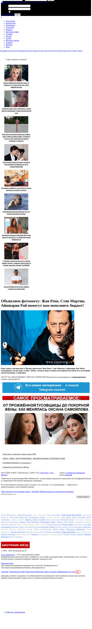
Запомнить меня (17, 12)
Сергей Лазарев (69, 534)
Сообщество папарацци (75, 473)
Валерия (42, 520)
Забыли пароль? (7, 15)
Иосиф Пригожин (54, 524)
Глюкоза (22, 522)
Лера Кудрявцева (76, 527)
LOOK (8, 38)
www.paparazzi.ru (8, 555)
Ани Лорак (66, 517)
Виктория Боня (67, 519)
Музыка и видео (12, 40)
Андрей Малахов (53, 517)
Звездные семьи (12, 32)
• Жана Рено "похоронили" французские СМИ (19, 454)
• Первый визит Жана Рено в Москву (15, 467)
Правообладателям (17, 572)
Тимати (80, 534)
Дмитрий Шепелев (9, 524)
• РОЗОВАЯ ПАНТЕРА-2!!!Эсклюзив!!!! (17, 463)
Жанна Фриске (29, 524)
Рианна (34, 534)
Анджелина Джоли (37, 517)
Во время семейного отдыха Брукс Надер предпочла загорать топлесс (16, 189)
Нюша (42, 532)
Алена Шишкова (39, 515)
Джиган (60, 522)
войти (17, 15)
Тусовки (9, 34)
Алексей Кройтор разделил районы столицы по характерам (16, 288)
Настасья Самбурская (75, 529)
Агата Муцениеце (8, 515)
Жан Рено (44, 473)
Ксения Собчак (48, 527)
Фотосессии (11, 23)
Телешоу (9, 43)
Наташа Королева (18, 532)
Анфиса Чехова (17, 520)
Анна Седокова (79, 517)
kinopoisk (68, 475)
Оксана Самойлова (53, 532)
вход (3, 3)
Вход (8, 47)
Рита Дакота (43, 534)
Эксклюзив (10, 21)
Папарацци (10, 25)
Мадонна (87, 527)
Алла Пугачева (53, 515)
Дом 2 (20, 524)
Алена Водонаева (24, 515)
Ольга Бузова (68, 531)
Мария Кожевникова (43, 529)
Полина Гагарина (8, 534)
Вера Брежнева (52, 520)
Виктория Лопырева (9, 522)
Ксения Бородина (33, 527)
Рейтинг (9, 45)
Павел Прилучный (83, 532)
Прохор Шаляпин (23, 534)
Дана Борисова (33, 522)
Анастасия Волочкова (71, 515)
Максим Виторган (9, 529)
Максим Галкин (25, 529)
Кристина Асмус (17, 527)
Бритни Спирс (31, 520)
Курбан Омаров (62, 527)
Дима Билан (69, 522)
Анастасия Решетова (18, 517)
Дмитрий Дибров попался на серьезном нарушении (52, 492)
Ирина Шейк (68, 524)
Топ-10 (8, 36)
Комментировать (83, 497)
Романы (9, 30)
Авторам (4, 572)
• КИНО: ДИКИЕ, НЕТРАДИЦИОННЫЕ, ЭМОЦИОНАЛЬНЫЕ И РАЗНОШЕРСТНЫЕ (33, 458)
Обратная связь (7, 563)
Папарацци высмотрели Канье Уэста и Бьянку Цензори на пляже (16, 213)
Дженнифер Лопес (48, 522)
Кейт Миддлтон (80, 524)
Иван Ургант (41, 524)
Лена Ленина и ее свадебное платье (15, 492)
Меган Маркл (59, 529)
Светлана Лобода (56, 534)
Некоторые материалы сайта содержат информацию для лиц (52, 572)
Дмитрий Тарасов (83, 522)
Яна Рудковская (16, 537)
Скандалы (10, 27)
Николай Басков (32, 532)
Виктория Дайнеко (83, 520)
